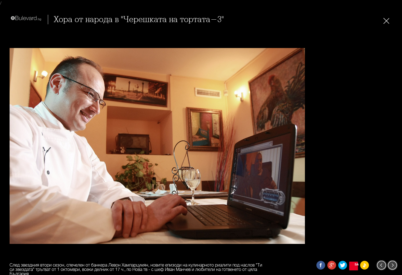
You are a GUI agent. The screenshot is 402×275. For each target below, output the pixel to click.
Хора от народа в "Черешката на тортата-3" (139, 19)
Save (356, 264)
